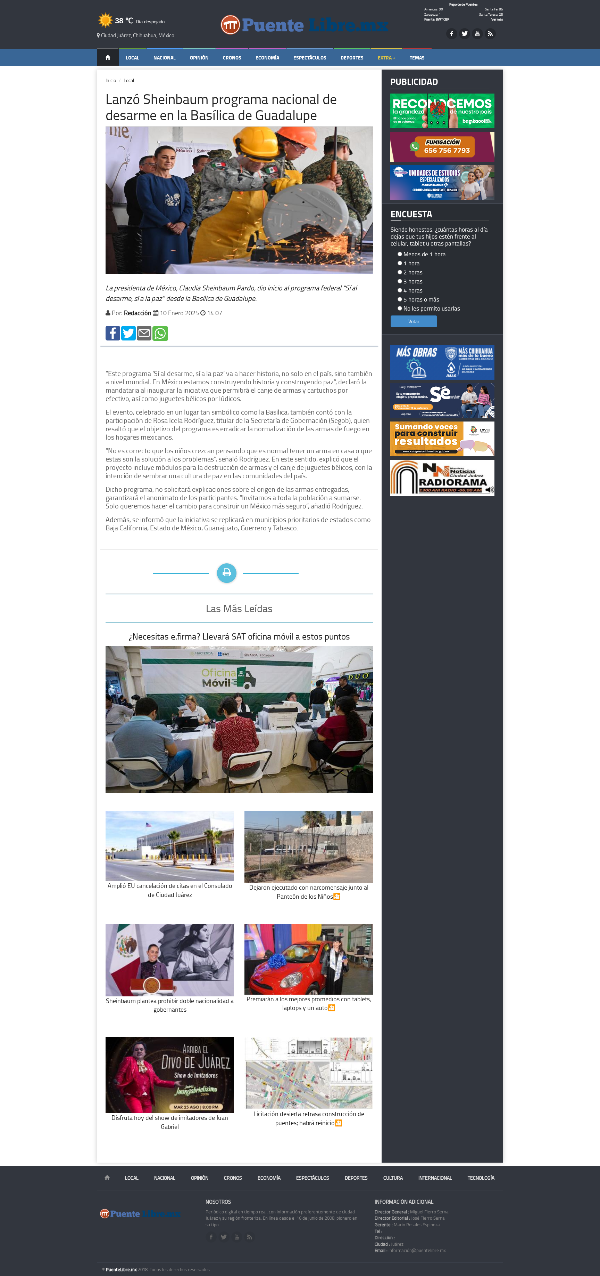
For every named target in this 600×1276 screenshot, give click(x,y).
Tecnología (481, 1177)
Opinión (199, 57)
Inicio (111, 80)
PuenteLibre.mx (122, 1269)
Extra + (386, 57)
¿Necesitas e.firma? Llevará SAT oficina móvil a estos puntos (239, 636)
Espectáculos (309, 57)
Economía (267, 57)
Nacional (164, 57)
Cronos (232, 57)
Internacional (435, 1177)
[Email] (144, 332)
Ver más (497, 19)
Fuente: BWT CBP (436, 19)
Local (132, 57)
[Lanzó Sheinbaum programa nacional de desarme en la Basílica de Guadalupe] (113, 332)
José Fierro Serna (410, 1218)
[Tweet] (128, 332)
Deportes (352, 57)
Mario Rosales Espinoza (407, 1224)
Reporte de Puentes (463, 4)
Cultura (393, 1177)
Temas (417, 57)
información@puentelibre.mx (410, 1250)
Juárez (389, 1244)
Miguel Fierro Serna (412, 1212)
